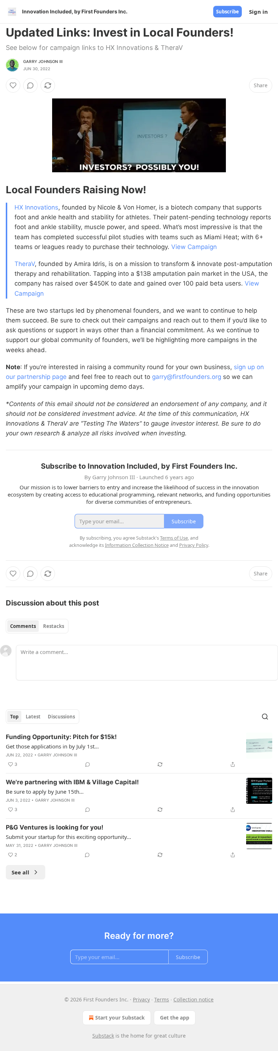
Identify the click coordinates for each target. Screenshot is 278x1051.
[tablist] (37, 626)
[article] (139, 751)
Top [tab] (14, 716)
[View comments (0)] (30, 85)
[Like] (13, 85)
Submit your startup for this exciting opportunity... (68, 836)
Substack (103, 1035)
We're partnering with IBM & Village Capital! (72, 782)
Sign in (258, 11)
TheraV (24, 263)
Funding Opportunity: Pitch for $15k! (61, 736)
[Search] (265, 716)
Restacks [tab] (53, 626)
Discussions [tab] (61, 716)
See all (20, 872)
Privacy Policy (193, 545)
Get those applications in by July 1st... (52, 746)
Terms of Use (174, 538)
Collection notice (193, 999)
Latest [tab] (33, 716)
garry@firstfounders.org (186, 376)
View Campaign (194, 246)
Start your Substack (120, 1017)
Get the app (174, 1017)
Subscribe (227, 11)
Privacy (141, 999)
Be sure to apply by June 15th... (45, 791)
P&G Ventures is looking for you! (55, 827)
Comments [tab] (23, 626)
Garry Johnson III (43, 61)
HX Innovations (36, 207)
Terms (161, 999)
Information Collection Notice (137, 545)
